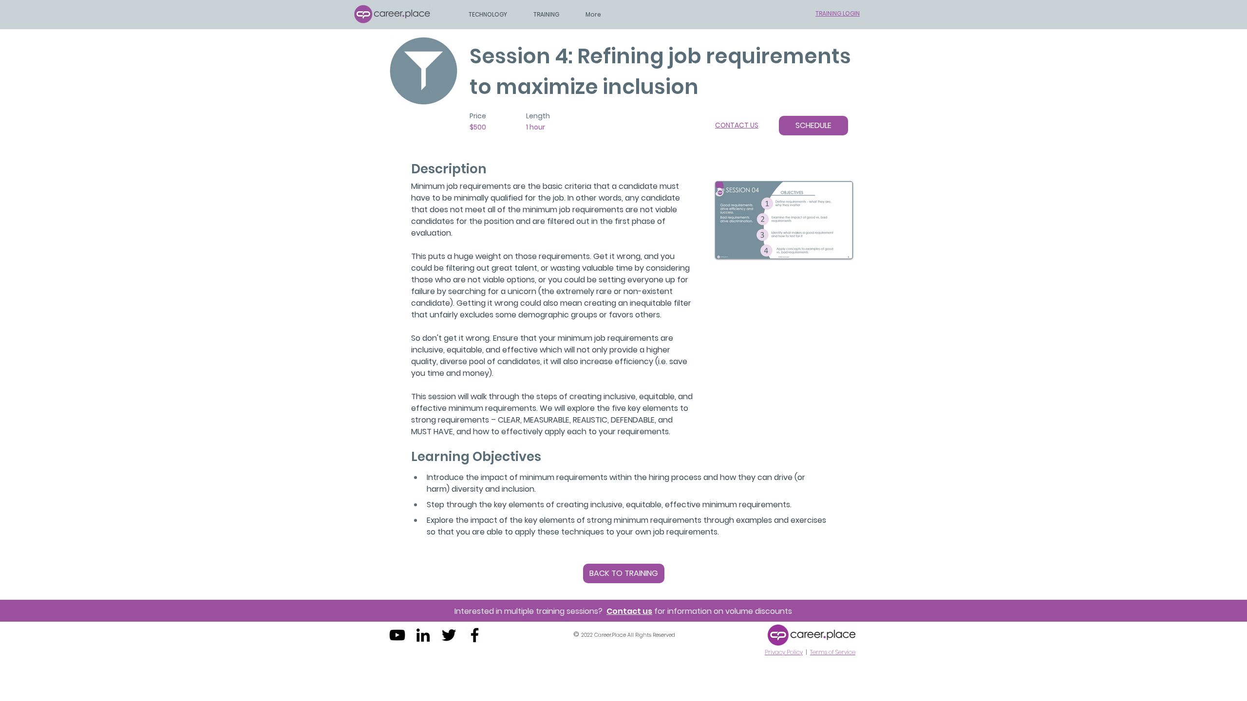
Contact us (629, 611)
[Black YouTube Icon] (397, 635)
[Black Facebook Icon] (474, 635)
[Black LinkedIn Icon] (423, 635)
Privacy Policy (784, 652)
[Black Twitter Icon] (448, 635)
